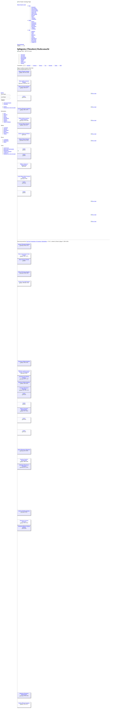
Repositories (6, 118)
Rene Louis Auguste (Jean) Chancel (24, 254)
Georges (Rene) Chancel (24, 123)
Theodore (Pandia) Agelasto (24, 361)
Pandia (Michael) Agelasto (24, 703)
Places (5, 142)
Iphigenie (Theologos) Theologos (24, 465)
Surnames (6, 104)
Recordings (6, 132)
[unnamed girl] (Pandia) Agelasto (24, 377)
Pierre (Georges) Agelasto (24, 86)
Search (2, 92)
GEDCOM (23, 62)
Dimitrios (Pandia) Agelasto (24, 382)
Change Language (7, 151)
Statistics (5, 120)
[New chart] (93, 93)
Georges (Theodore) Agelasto (24, 108)
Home (18, 4)
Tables (56, 65)
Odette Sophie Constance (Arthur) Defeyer (24, 119)
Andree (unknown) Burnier (24, 133)
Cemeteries (6, 139)
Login (24, 4)
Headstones (6, 140)
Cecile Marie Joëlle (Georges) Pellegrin (24, 177)
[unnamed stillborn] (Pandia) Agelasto (24, 527)
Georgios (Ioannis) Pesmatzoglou (24, 460)
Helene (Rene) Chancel (24, 139)
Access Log (6, 147)
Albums (5, 129)
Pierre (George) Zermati (24, 259)
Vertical (40, 65)
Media (29, 20)
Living (24, 96)
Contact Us (6, 152)
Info (29, 30)
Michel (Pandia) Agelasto (24, 71)
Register (50, 65)
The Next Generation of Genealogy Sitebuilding (36, 241)
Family (22, 60)
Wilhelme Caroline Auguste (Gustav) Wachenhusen (24, 371)
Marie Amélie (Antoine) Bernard (24, 81)
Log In (5, 106)
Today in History (7, 122)
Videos (5, 133)
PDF (61, 65)
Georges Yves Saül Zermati (24, 281)
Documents (6, 130)
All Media (6, 127)
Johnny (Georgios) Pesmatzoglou (24, 409)
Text (45, 65)
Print (18, 44)
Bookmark (21, 44)
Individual (23, 54)
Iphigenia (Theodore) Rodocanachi (24, 694)
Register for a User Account (9, 107)
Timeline (22, 59)
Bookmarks (6, 150)
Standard (28, 65)
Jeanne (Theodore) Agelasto (24, 244)
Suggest (22, 63)
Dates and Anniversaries (9, 149)
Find (29, 5)
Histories (5, 114)
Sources (5, 119)
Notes (5, 115)
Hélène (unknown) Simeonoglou (24, 164)
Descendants (23, 57)
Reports (5, 117)
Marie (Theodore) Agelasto (24, 271)
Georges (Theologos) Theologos (24, 388)
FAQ (5, 113)
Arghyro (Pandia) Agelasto (24, 510)
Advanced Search (7, 102)
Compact (35, 65)
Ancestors (23, 56)
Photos (5, 131)
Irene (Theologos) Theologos (24, 449)
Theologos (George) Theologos (24, 521)
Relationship (23, 58)
